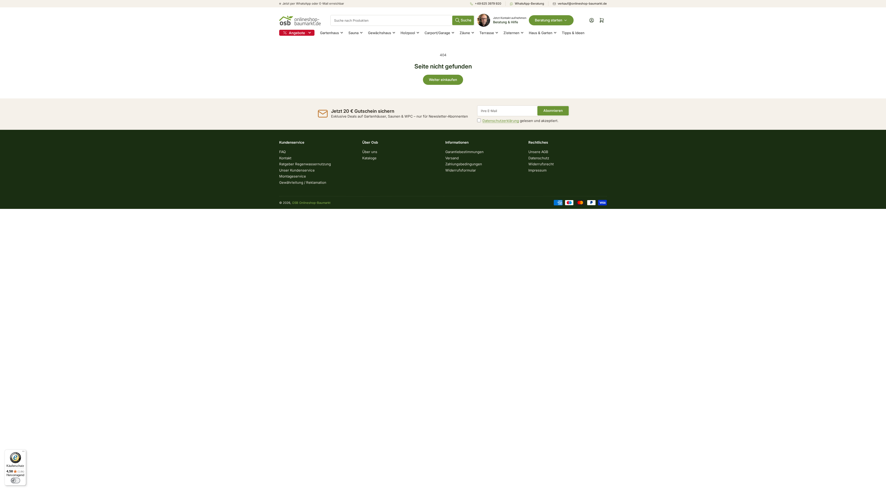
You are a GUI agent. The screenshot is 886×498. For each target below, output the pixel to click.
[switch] (15, 480)
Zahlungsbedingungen (463, 164)
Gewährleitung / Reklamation (302, 182)
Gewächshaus (379, 33)
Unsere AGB (538, 152)
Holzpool (408, 33)
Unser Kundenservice (297, 170)
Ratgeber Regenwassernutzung (305, 164)
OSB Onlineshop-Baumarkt (311, 203)
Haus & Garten (540, 33)
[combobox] (402, 20)
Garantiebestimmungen (464, 152)
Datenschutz (538, 158)
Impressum (537, 170)
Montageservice (292, 176)
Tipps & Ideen (573, 33)
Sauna (353, 33)
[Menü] (23, 452)
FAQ (282, 152)
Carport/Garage (437, 33)
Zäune (465, 33)
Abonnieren (553, 110)
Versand (452, 158)
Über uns (369, 152)
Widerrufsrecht (541, 164)
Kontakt (285, 158)
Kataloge (369, 158)
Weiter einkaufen (443, 79)
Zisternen (511, 33)
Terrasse (486, 33)
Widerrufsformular (460, 170)
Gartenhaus (329, 33)
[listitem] (487, 3)
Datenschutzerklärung (500, 121)
